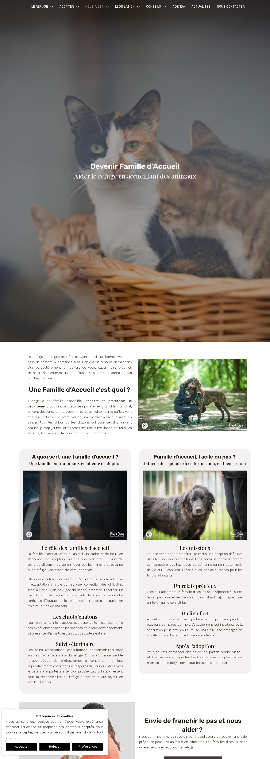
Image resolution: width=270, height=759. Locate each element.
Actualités (201, 6)
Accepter (22, 746)
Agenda (179, 6)
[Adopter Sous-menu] (77, 6)
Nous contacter (231, 6)
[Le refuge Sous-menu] (51, 6)
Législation (125, 6)
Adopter (66, 6)
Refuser (55, 746)
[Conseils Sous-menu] (164, 6)
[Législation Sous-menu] (138, 6)
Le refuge (39, 6)
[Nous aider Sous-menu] (107, 6)
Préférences (87, 746)
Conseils (153, 6)
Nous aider (94, 6)
